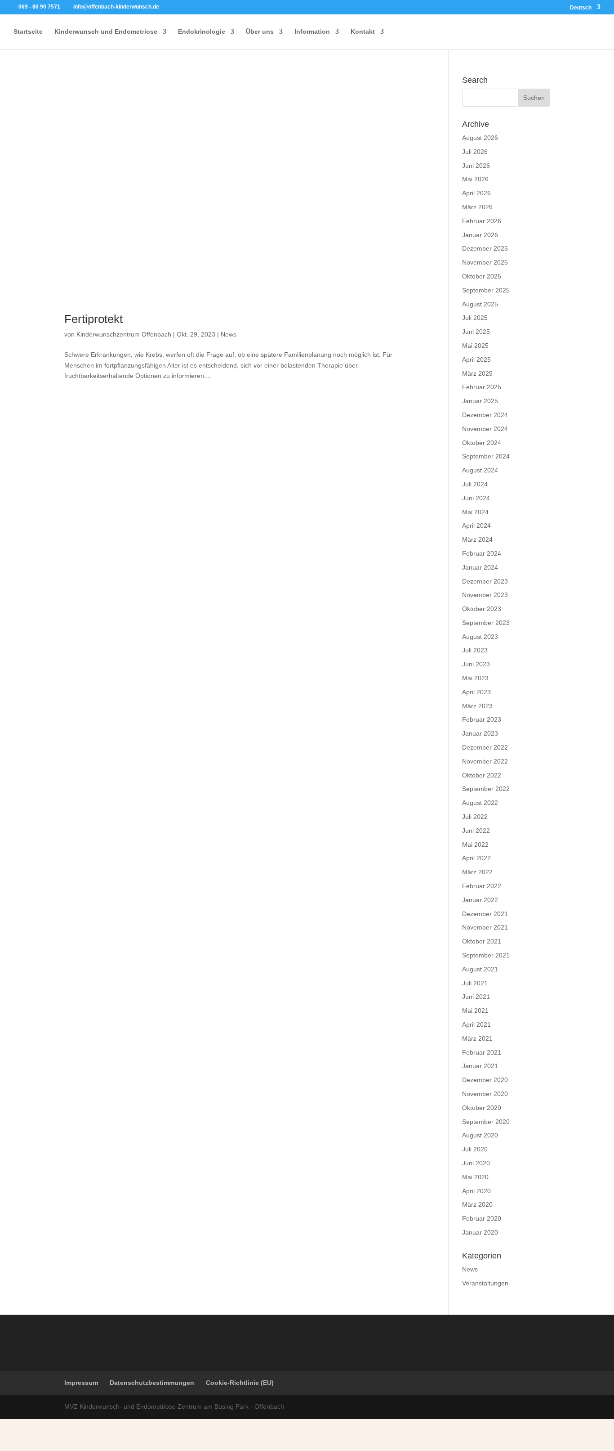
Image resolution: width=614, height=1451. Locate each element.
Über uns (260, 31)
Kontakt (363, 31)
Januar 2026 (480, 234)
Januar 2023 (480, 733)
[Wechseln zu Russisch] (289, 1428)
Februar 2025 (481, 387)
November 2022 (485, 761)
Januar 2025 (480, 400)
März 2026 (477, 207)
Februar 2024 (481, 553)
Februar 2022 (481, 885)
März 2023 (477, 706)
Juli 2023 (475, 650)
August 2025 (480, 304)
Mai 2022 (475, 844)
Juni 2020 (476, 1163)
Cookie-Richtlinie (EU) (240, 1382)
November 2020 (485, 1093)
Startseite (28, 31)
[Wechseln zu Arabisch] (375, 1428)
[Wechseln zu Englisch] (255, 1428)
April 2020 (476, 1191)
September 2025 (486, 290)
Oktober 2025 (481, 276)
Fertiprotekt (93, 319)
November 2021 (485, 927)
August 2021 (480, 969)
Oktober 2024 (481, 442)
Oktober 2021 (481, 941)
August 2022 (480, 802)
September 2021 (486, 955)
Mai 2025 (475, 345)
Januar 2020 (480, 1232)
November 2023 (485, 594)
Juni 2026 (476, 165)
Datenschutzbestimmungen (152, 1382)
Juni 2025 (476, 331)
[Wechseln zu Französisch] (324, 1428)
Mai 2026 (475, 179)
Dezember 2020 (485, 1079)
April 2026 (476, 193)
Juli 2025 (475, 317)
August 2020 (480, 1135)
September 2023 (486, 622)
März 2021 (477, 1038)
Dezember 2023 (485, 581)
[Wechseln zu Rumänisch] (358, 1428)
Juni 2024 (476, 498)
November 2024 (485, 428)
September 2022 (486, 788)
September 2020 (486, 1121)
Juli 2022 (475, 816)
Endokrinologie (201, 31)
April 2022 (476, 858)
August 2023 (480, 636)
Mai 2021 (475, 1010)
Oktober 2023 (481, 608)
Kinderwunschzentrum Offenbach (123, 334)
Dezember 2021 (485, 913)
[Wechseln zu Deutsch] (238, 1428)
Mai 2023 (475, 678)
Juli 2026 (475, 151)
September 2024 (486, 456)
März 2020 (477, 1204)
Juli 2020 (475, 1149)
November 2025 (485, 262)
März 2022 (477, 872)
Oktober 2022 (481, 775)
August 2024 (480, 470)
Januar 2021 (480, 1065)
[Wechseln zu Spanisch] (341, 1428)
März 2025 (477, 373)
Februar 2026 (481, 221)
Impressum (81, 1382)
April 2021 (476, 1024)
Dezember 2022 (485, 747)
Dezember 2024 (485, 414)
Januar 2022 (480, 899)
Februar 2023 (481, 719)
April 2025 (476, 359)
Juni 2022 (476, 830)
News (228, 334)
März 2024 (477, 539)
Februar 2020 (481, 1218)
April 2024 (476, 525)
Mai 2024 (475, 512)
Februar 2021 (481, 1052)
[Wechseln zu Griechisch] (272, 1428)
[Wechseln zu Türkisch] (307, 1428)
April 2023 (476, 692)
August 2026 (480, 137)
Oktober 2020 (481, 1107)
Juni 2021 (476, 996)
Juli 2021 (475, 983)
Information (312, 31)
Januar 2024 (480, 567)
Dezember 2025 (485, 248)
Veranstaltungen (485, 1283)
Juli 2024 (475, 484)
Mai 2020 (475, 1177)
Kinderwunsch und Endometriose (105, 31)
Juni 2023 (476, 664)
